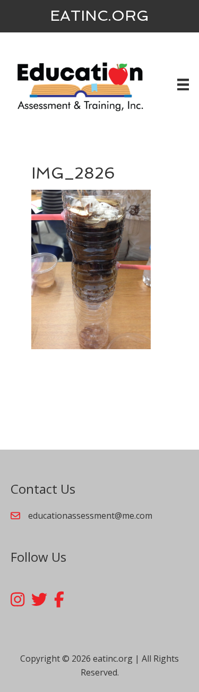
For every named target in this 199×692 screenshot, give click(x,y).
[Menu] (183, 84)
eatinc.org (99, 15)
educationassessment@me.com (90, 515)
